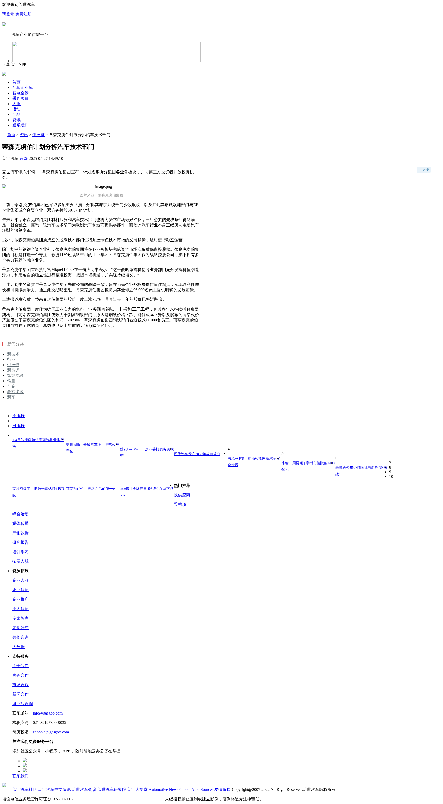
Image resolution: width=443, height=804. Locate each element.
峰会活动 (20, 514)
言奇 (23, 158)
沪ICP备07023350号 (91, 799)
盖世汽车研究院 (111, 789)
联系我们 (20, 125)
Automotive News (164, 789)
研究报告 (20, 542)
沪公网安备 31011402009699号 (137, 799)
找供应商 (182, 495)
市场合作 (20, 684)
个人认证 (20, 609)
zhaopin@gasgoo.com (51, 732)
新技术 (13, 354)
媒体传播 (20, 523)
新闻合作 (20, 694)
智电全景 (20, 93)
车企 (11, 386)
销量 (11, 381)
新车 (11, 397)
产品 (16, 114)
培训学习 (20, 552)
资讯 (16, 120)
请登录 (8, 14)
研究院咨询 (22, 703)
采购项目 (20, 98)
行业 (11, 359)
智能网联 (15, 375)
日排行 (18, 426)
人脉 (16, 104)
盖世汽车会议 (84, 789)
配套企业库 (22, 87)
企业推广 (20, 599)
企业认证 (20, 590)
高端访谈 (15, 391)
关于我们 (20, 666)
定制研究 (20, 628)
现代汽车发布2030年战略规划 (197, 454)
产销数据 (20, 533)
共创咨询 (20, 637)
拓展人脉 (20, 561)
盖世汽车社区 (24, 789)
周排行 (18, 416)
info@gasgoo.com (48, 713)
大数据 (18, 647)
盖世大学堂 (137, 789)
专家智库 (20, 618)
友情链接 (222, 789)
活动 (16, 109)
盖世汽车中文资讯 (54, 789)
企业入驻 (20, 580)
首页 (16, 82)
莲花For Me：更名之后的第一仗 (91, 489)
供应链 (38, 135)
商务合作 (20, 675)
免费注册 (23, 14)
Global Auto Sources (196, 789)
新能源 (13, 370)
